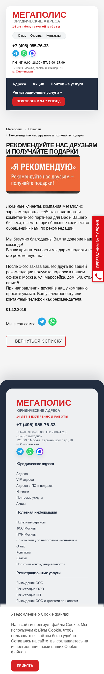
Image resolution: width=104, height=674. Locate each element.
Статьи (21, 558)
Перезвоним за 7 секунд (39, 101)
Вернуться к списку (38, 341)
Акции (38, 84)
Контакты (53, 35)
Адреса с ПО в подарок (34, 486)
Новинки (22, 492)
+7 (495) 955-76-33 (36, 424)
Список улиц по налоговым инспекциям (46, 540)
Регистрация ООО (30, 589)
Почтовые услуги (67, 84)
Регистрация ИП (28, 595)
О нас (22, 35)
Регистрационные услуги (35, 92)
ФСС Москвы (26, 528)
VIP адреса (25, 480)
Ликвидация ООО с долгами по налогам (47, 601)
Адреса (19, 84)
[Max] (32, 53)
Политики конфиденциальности (40, 564)
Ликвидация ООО (29, 583)
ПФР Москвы (26, 534)
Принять (25, 666)
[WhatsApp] (24, 53)
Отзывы (36, 35)
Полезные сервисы (30, 522)
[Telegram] (15, 53)
